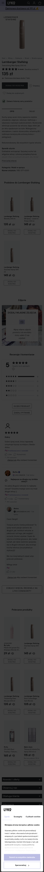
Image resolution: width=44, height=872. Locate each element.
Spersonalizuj (20, 865)
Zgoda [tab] (7, 817)
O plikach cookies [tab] (33, 817)
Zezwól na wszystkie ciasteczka (22, 857)
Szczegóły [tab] (18, 817)
